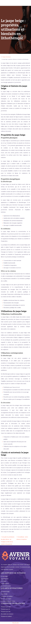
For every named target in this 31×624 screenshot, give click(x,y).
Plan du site (15, 623)
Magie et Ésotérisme (7, 56)
